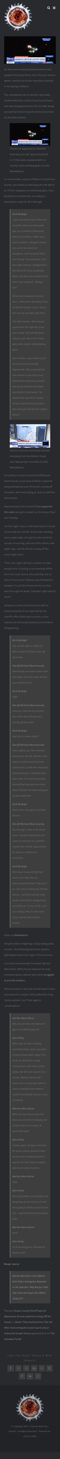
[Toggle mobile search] (48, 7)
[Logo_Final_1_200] (30, 1394)
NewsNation (21, 935)
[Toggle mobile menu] (54, 7)
